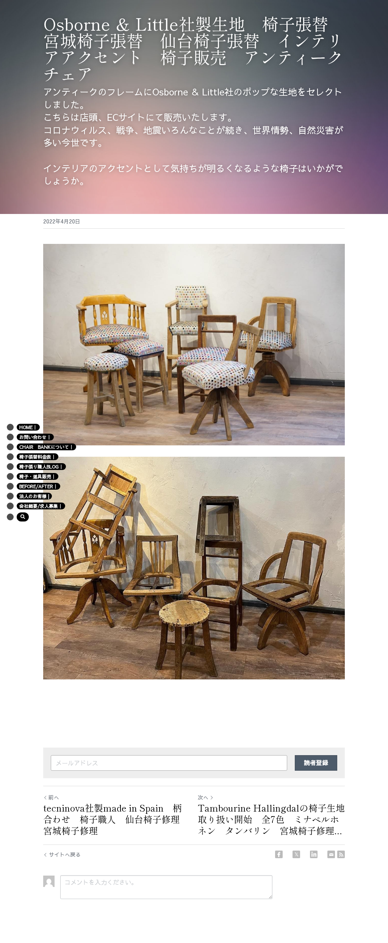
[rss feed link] (341, 854)
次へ (203, 797)
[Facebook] (279, 854)
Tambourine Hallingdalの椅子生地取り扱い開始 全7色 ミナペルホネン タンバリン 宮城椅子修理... (271, 819)
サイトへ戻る (65, 854)
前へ (53, 797)
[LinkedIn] (314, 854)
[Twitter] (296, 854)
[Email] (331, 854)
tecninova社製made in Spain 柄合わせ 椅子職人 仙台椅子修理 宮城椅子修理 (116, 819)
